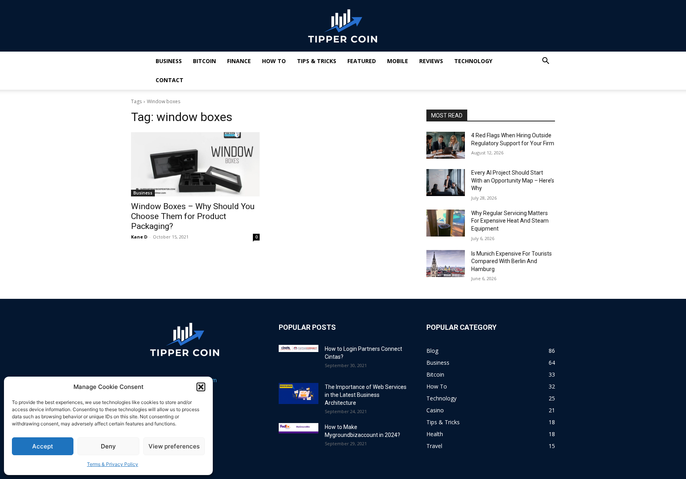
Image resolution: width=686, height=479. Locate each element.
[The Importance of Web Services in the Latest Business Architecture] (298, 393)
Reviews (431, 61)
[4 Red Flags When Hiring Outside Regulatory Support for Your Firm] (445, 145)
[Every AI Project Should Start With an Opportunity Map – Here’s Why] (445, 182)
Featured (361, 61)
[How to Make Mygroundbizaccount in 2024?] (298, 428)
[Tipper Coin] (343, 26)
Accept (42, 446)
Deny (108, 446)
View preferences (174, 446)
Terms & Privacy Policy (112, 464)
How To (274, 61)
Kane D (139, 237)
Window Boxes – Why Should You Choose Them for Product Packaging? (192, 216)
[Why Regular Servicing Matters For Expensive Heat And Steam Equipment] (445, 223)
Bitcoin (204, 61)
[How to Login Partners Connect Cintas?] (298, 348)
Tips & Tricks (316, 61)
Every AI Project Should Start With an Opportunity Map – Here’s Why (512, 180)
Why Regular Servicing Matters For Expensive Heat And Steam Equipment (510, 221)
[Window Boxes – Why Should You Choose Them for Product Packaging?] (195, 164)
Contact (169, 80)
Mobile (397, 61)
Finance (239, 61)
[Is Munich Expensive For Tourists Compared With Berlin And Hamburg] (445, 263)
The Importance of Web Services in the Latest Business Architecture (366, 395)
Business (169, 61)
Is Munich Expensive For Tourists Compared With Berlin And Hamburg (511, 261)
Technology (473, 61)
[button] (201, 387)
